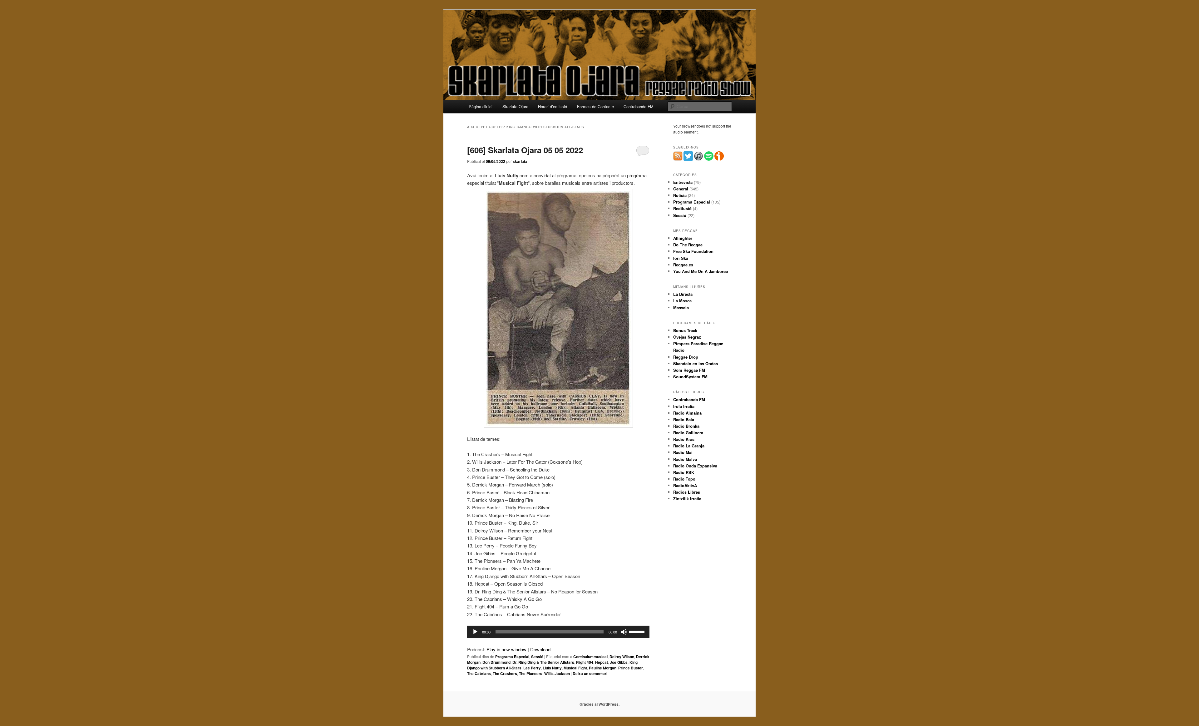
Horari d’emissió (552, 106)
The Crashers (505, 673)
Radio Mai (683, 452)
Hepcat (601, 662)
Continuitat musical (590, 656)
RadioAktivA (685, 485)
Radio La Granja (688, 446)
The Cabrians (479, 673)
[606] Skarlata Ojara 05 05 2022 (525, 150)
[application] (558, 632)
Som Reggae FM (689, 370)
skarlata (520, 161)
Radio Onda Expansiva (695, 466)
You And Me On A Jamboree (700, 271)
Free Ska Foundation (693, 251)
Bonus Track (685, 330)
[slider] (637, 631)
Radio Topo (684, 479)
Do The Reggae (688, 245)
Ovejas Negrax (687, 337)
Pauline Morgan (602, 668)
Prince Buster (630, 668)
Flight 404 (584, 662)
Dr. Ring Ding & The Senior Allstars (543, 662)
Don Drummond (496, 662)
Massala (681, 307)
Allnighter (682, 238)
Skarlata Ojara (515, 106)
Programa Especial (512, 656)
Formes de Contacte (595, 106)
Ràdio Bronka (686, 426)
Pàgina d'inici (480, 106)
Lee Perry (532, 668)
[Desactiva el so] (624, 632)
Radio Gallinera (688, 433)
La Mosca (682, 301)
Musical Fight (575, 668)
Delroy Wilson (621, 656)
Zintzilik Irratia (687, 499)
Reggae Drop (685, 357)
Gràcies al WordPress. (599, 704)
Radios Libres (686, 492)
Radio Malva (685, 459)
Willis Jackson (557, 673)
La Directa (683, 294)
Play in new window (506, 649)
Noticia (680, 195)
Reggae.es (683, 265)
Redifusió (682, 208)
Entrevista (683, 182)
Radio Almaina (687, 413)
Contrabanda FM (639, 106)
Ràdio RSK (683, 472)
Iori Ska (680, 258)
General (680, 189)
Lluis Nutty (552, 668)
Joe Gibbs (619, 662)
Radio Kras (683, 439)
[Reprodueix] (475, 632)
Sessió (537, 656)
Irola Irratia (683, 406)
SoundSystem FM (690, 377)
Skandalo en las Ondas (695, 363)
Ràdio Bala (683, 419)
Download (540, 649)
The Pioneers (530, 673)
